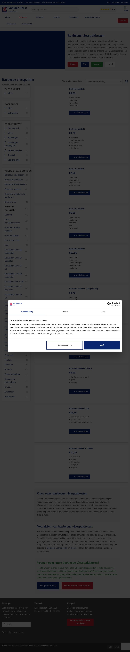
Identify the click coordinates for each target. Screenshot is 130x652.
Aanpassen (63, 345)
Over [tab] (103, 311)
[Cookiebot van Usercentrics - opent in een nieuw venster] (109, 304)
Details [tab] (65, 311)
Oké (102, 345)
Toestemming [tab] (27, 311)
